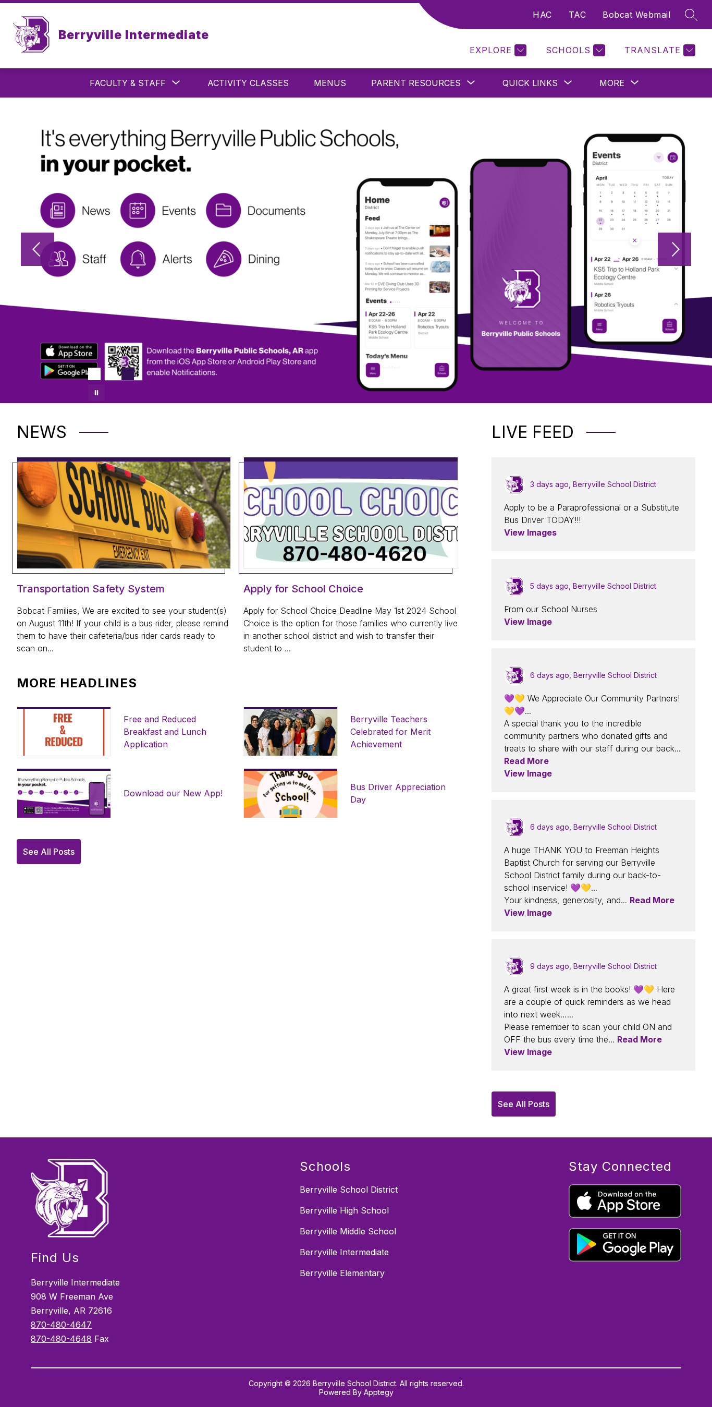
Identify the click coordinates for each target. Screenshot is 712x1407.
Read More (526, 761)
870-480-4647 (61, 1324)
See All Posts (49, 851)
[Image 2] (111, 374)
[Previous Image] (37, 250)
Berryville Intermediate (344, 1252)
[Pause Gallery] (96, 392)
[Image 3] (127, 374)
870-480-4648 (61, 1338)
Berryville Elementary (342, 1273)
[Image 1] (94, 374)
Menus (330, 83)
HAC (542, 14)
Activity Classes (248, 83)
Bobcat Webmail (636, 14)
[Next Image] (674, 250)
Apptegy (379, 1392)
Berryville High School (344, 1210)
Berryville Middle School (348, 1231)
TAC (577, 14)
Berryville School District (349, 1189)
